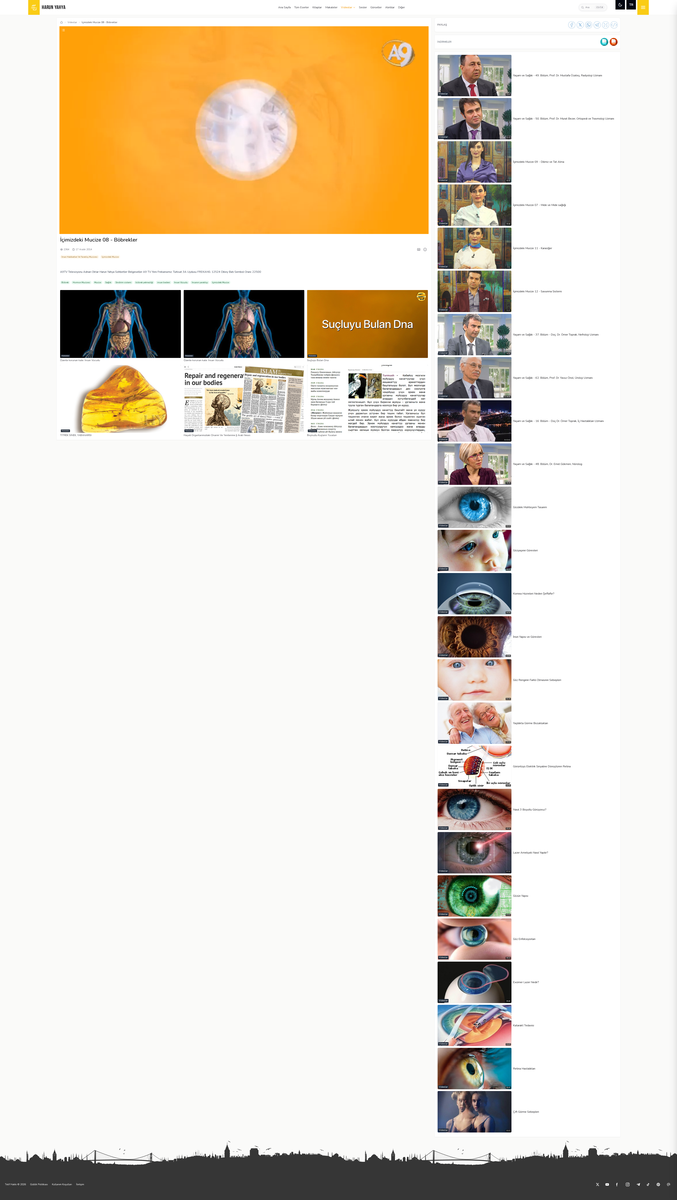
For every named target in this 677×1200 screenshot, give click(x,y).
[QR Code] (605, 24)
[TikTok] (648, 1184)
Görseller (376, 7)
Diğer (401, 7)
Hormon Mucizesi (81, 282)
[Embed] (614, 24)
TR (631, 5)
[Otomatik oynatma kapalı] (415, 229)
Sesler (363, 7)
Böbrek (65, 282)
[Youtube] (607, 1184)
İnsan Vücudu (181, 282)
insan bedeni (163, 282)
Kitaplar (317, 7)
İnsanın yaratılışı (200, 282)
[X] (580, 24)
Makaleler (331, 7)
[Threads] (668, 1184)
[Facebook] (571, 24)
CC (390, 229)
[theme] (620, 5)
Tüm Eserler (301, 7)
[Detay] (425, 249)
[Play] (65, 229)
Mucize (97, 282)
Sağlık (108, 282)
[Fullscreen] (422, 229)
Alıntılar (390, 7)
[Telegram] (597, 24)
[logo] (34, 7)
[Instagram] (627, 1184)
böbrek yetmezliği (144, 282)
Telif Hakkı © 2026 (15, 1184)
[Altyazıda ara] (419, 249)
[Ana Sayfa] (61, 22)
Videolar (346, 7)
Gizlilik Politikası (39, 1184)
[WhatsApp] (588, 24)
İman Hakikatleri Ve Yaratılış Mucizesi (79, 256)
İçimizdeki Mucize (110, 256)
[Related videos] (63, 30)
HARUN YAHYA (53, 7)
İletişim (80, 1184)
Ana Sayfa (284, 7)
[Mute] (71, 229)
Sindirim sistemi (123, 282)
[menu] (643, 7)
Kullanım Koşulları (62, 1184)
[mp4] (614, 42)
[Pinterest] (658, 1184)
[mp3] (604, 42)
